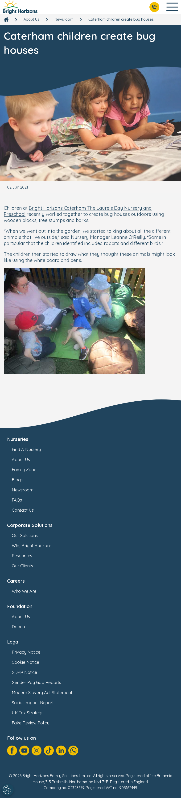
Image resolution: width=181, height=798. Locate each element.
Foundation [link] (19, 606)
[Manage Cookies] (8, 790)
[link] (20, 7)
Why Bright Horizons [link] (32, 545)
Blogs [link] (17, 479)
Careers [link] (16, 581)
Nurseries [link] (17, 439)
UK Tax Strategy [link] (28, 712)
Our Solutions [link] (25, 535)
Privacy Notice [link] (26, 652)
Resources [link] (22, 555)
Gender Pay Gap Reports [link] (36, 682)
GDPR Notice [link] (24, 672)
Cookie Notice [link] (25, 662)
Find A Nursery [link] (26, 449)
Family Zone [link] (24, 469)
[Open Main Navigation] (172, 7)
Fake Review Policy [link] (30, 723)
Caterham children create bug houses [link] (121, 19)
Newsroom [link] (63, 19)
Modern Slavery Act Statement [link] (42, 692)
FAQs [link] (17, 500)
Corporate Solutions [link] (30, 525)
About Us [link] (31, 19)
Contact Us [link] (23, 510)
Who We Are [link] (24, 591)
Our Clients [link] (22, 566)
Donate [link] (19, 626)
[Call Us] (154, 7)
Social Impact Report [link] (33, 702)
